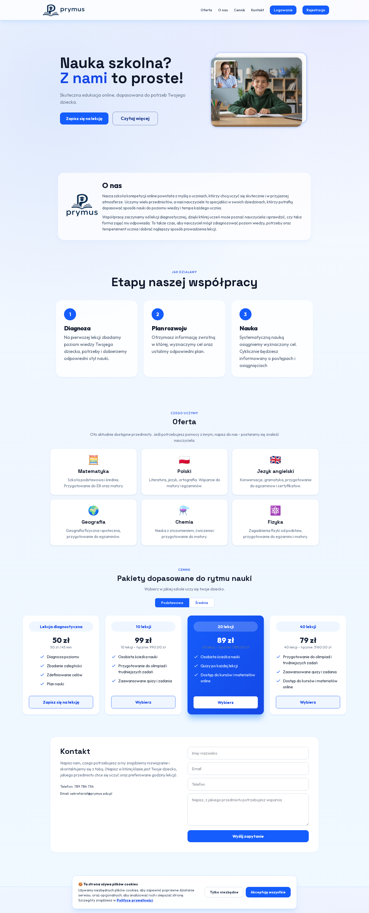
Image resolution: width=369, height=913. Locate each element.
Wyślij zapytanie (248, 836)
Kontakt (257, 10)
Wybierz (143, 702)
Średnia (201, 602)
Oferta (206, 10)
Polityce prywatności (135, 900)
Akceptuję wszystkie (268, 892)
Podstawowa (172, 602)
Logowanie (283, 10)
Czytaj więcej (135, 118)
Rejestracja (315, 10)
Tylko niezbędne (224, 892)
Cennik (239, 10)
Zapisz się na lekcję (84, 118)
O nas (223, 10)
